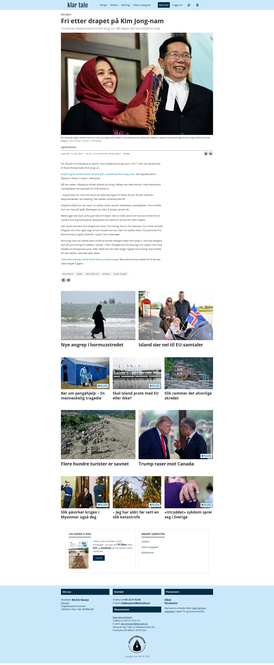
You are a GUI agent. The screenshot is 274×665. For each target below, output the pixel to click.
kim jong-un (92, 274)
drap (79, 274)
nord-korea (120, 274)
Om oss (65, 603)
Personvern (171, 603)
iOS (95, 548)
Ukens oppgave (141, 5)
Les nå (99, 558)
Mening (125, 5)
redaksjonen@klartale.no (135, 603)
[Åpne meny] (197, 5)
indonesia (68, 274)
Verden (114, 5)
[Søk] (189, 5)
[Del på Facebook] (206, 153)
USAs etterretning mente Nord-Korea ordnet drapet (90, 259)
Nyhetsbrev (147, 552)
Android (106, 548)
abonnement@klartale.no (134, 623)
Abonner (164, 5)
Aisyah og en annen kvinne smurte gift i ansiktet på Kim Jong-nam (98, 174)
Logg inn (177, 5)
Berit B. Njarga (80, 599)
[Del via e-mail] (210, 153)
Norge (103, 5)
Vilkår (168, 599)
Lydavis (145, 541)
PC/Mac (122, 544)
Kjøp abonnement (122, 617)
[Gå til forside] (77, 5)
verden (106, 274)
